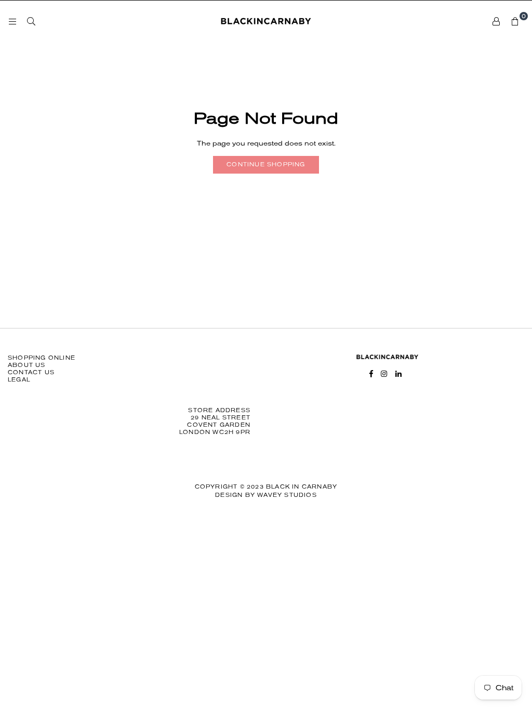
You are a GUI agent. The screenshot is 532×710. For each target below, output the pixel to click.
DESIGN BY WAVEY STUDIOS (266, 495)
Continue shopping (266, 164)
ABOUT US (27, 365)
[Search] (31, 21)
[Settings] (496, 21)
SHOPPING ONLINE (41, 357)
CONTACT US (31, 372)
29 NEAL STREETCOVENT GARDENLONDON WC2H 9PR (214, 425)
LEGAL (19, 379)
